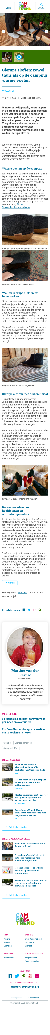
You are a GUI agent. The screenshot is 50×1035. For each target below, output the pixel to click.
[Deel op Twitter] (29, 610)
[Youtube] (30, 976)
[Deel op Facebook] (24, 610)
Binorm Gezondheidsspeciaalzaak (16, 206)
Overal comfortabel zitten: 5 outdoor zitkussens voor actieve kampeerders (25, 858)
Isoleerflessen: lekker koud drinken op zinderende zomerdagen (25, 870)
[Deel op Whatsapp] (40, 610)
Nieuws (7, 939)
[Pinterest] (24, 976)
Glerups (11, 583)
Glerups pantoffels (23, 743)
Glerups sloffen (10, 748)
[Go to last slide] (3, 31)
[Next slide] (46, 31)
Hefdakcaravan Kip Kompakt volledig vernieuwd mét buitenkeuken (25, 783)
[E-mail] (34, 610)
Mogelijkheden (31, 958)
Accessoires (8, 91)
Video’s (7, 942)
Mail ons (22, 592)
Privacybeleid (16, 997)
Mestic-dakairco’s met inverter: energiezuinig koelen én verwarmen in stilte (25, 799)
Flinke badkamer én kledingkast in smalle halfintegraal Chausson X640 (25, 768)
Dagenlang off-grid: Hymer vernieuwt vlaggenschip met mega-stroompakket (25, 814)
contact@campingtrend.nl (25, 987)
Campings (8, 946)
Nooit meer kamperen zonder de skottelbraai (25, 846)
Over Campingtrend (33, 939)
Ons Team (29, 942)
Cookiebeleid (34, 997)
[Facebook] (10, 976)
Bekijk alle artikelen (18, 827)
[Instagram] (37, 976)
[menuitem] (7, 57)
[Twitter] (17, 976)
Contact (28, 946)
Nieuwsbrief (9, 958)
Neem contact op (32, 961)
